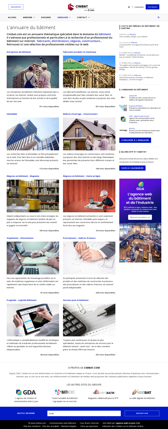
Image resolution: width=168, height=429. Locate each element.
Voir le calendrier (132, 168)
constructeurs (91, 41)
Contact (82, 17)
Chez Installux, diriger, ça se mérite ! (133, 35)
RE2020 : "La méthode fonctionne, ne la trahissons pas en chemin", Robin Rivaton (139, 55)
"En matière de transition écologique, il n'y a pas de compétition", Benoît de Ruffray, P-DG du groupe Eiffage (139, 66)
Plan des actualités (50, 426)
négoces (75, 41)
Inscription (152, 7)
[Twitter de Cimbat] (129, 7)
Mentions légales (69, 426)
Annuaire (62, 17)
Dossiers (46, 17)
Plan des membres (32, 426)
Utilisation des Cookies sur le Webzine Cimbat (122, 426)
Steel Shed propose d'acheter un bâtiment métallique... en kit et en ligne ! (136, 77)
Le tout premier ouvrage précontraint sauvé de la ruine (138, 45)
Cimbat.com (92, 367)
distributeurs (60, 41)
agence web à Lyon (125, 423)
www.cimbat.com (38, 423)
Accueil (12, 17)
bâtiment (105, 34)
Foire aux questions (89, 426)
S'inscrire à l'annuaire (135, 140)
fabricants (43, 41)
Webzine (27, 17)
